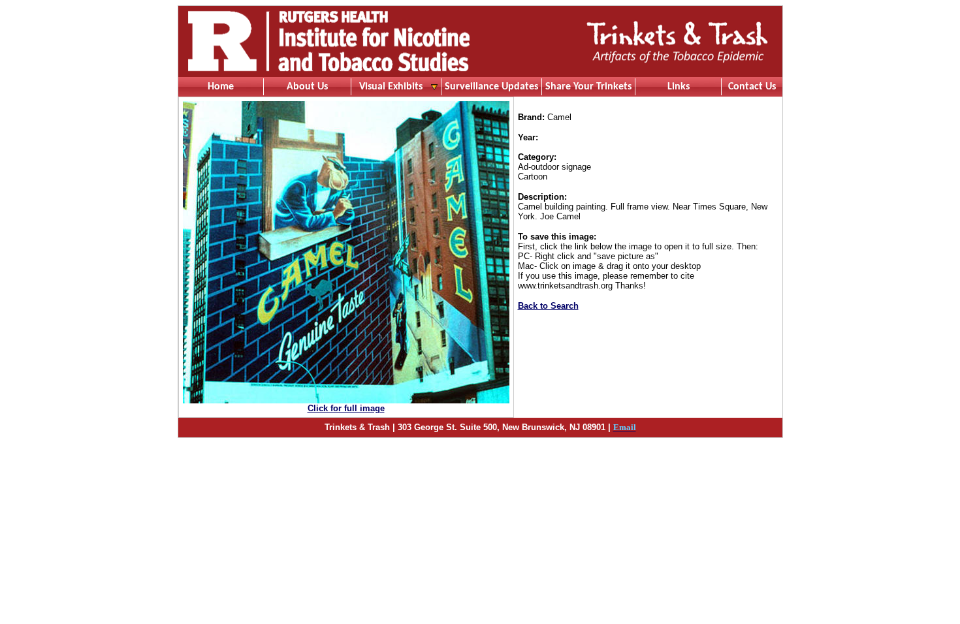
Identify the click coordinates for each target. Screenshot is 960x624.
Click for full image (346, 408)
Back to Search (548, 306)
